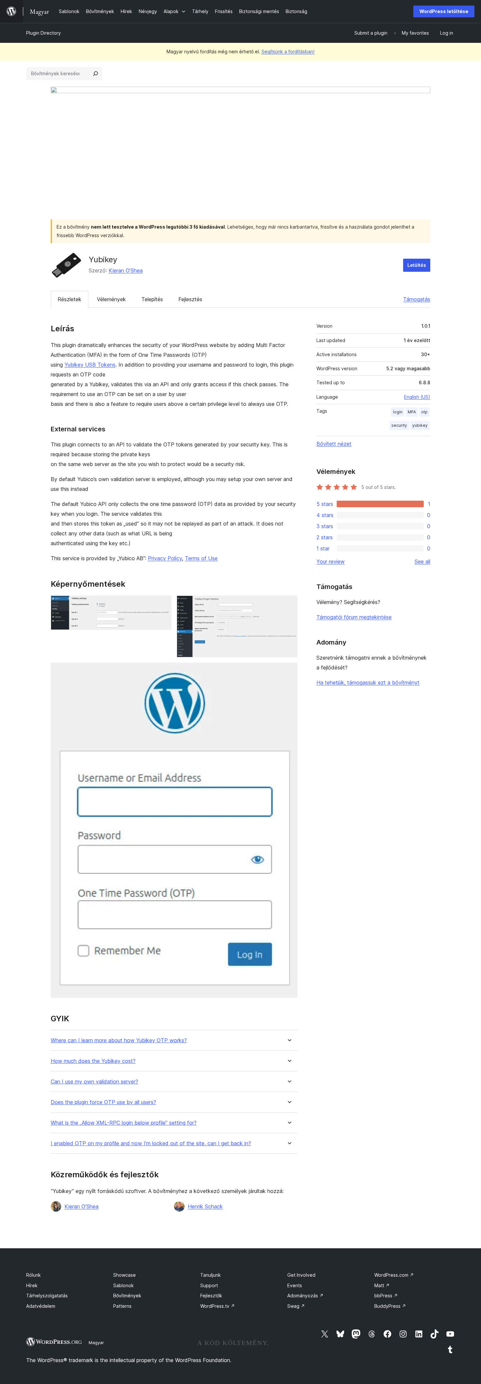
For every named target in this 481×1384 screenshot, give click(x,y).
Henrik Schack (205, 1206)
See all (422, 561)
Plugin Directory (43, 33)
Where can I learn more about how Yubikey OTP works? (119, 1040)
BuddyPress (390, 1306)
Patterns (122, 1306)
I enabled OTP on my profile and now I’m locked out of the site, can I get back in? (151, 1143)
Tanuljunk (210, 1275)
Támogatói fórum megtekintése (354, 617)
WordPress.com (394, 1275)
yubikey (420, 425)
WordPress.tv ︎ (217, 1306)
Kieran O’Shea (126, 270)
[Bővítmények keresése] (95, 73)
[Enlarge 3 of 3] (288, 671)
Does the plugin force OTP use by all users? (103, 1102)
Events (294, 1285)
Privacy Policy (165, 558)
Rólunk (33, 1275)
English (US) (417, 397)
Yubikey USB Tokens (90, 364)
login (397, 411)
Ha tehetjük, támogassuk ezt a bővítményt (367, 682)
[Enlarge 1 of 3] (162, 604)
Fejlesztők (211, 1295)
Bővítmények (127, 1295)
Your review (330, 561)
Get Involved (301, 1275)
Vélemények (111, 299)
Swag (296, 1306)
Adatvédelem (40, 1306)
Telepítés (152, 299)
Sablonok (123, 1285)
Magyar (96, 1342)
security (399, 425)
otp (424, 411)
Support (209, 1285)
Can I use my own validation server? (94, 1082)
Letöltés (416, 265)
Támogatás (416, 299)
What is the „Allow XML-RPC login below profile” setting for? (124, 1123)
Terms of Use (201, 558)
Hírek (32, 1285)
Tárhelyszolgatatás (47, 1295)
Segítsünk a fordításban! (287, 51)
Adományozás (305, 1295)
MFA (412, 411)
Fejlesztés (190, 299)
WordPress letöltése (443, 11)
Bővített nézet (333, 444)
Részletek (69, 299)
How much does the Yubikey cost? (93, 1061)
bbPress (386, 1295)
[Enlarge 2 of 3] (288, 604)
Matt (382, 1285)
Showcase (124, 1275)
